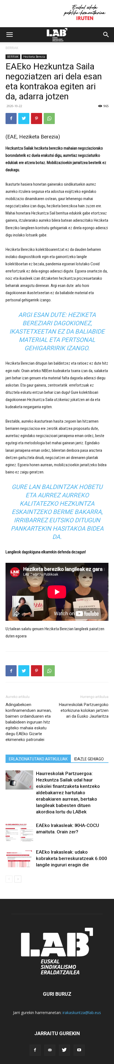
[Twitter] (23, 118)
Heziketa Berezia (34, 57)
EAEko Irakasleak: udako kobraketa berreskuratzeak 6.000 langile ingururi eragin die (71, 858)
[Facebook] (11, 118)
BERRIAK (12, 48)
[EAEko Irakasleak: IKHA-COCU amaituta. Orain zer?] (19, 831)
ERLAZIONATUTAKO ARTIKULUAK (38, 759)
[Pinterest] (36, 118)
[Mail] (49, 1050)
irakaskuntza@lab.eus (82, 1012)
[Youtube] (79, 1050)
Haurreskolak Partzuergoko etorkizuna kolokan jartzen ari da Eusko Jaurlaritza (83, 710)
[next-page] (17, 879)
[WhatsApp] (49, 118)
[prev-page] (9, 879)
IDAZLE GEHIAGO (89, 759)
